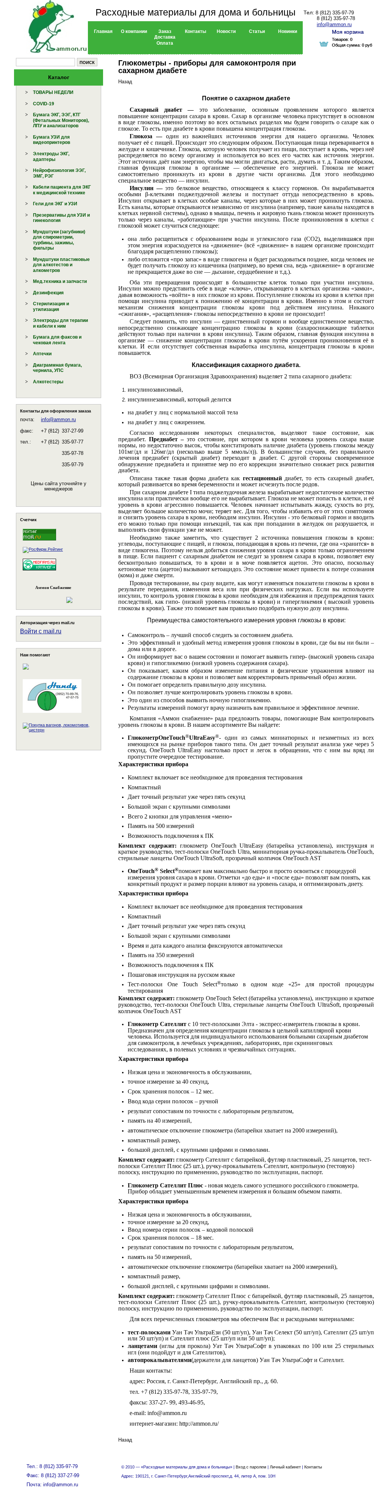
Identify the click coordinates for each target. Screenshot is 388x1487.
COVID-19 (43, 103)
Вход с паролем (251, 1467)
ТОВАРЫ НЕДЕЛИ (53, 92)
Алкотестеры (48, 381)
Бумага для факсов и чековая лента (57, 339)
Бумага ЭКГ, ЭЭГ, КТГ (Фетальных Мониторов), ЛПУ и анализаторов (61, 120)
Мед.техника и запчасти (60, 281)
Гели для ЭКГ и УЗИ (55, 203)
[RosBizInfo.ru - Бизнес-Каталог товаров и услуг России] (48, 596)
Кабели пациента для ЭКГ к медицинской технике (62, 189)
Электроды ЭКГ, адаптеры (51, 156)
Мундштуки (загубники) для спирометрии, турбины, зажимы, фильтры (59, 240)
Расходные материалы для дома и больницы (195, 12)
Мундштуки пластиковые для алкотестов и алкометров (61, 265)
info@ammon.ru (58, 419)
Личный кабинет (285, 1467)
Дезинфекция (48, 292)
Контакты (313, 1467)
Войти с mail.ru (40, 631)
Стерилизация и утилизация (51, 306)
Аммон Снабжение (53, 587)
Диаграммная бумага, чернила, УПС (57, 367)
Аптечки (42, 353)
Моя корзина (348, 32)
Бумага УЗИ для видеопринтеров (51, 139)
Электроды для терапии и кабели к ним (60, 323)
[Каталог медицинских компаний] (39, 571)
